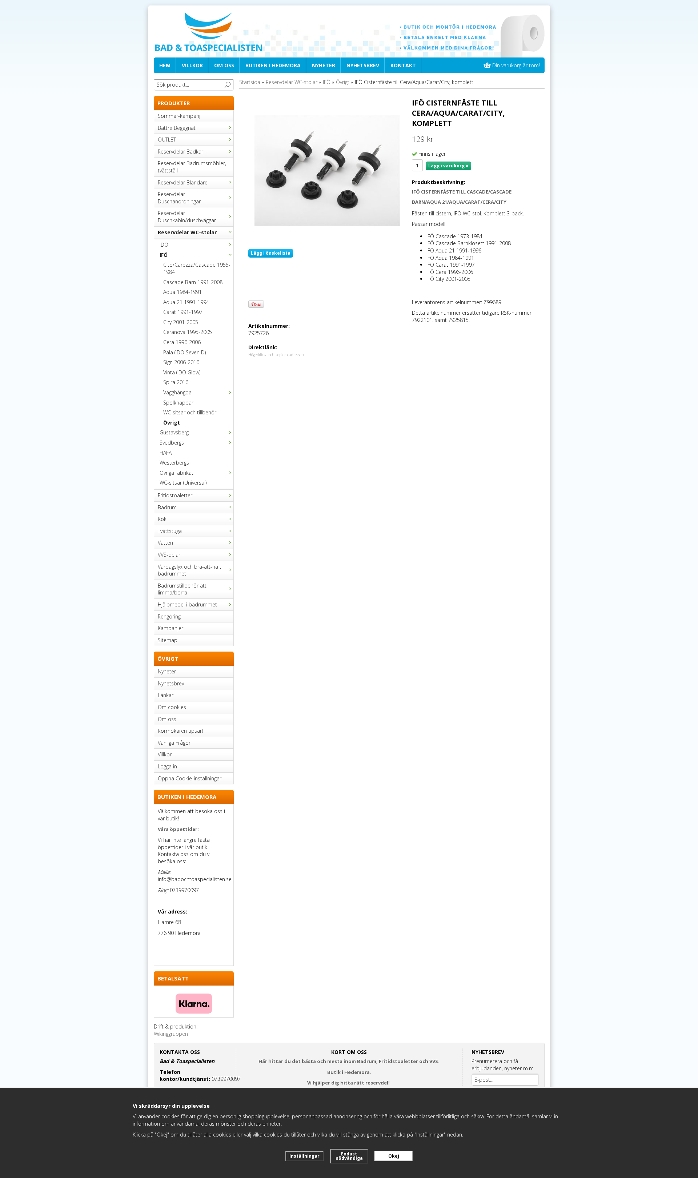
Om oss (224, 65)
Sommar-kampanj (179, 115)
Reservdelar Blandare (183, 182)
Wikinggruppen (171, 1033)
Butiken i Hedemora (273, 65)
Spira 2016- (176, 382)
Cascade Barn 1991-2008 (192, 282)
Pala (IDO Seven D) (184, 352)
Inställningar (304, 1156)
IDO (164, 244)
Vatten (165, 542)
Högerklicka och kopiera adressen (276, 354)
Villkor (192, 65)
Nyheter (323, 65)
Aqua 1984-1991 (182, 291)
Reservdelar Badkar (180, 151)
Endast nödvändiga (349, 1156)
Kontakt (403, 65)
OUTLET (167, 139)
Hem (165, 65)
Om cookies (172, 707)
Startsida (249, 82)
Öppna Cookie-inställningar (189, 778)
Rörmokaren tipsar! (180, 730)
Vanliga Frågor (174, 742)
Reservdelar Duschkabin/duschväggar (187, 217)
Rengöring (169, 616)
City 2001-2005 (180, 322)
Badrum (167, 507)
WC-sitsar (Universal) (183, 482)
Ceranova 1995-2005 (187, 332)
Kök (162, 519)
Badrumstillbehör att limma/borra (182, 589)
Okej (393, 1156)
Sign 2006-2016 (181, 362)
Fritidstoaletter (175, 495)
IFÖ (164, 254)
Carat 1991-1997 (182, 312)
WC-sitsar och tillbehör (189, 412)
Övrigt (171, 422)
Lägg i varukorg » (448, 166)
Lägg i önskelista (270, 253)
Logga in (167, 766)
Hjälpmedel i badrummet (187, 604)
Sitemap (167, 640)
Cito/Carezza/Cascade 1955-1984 (196, 268)
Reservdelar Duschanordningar (179, 198)
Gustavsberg (174, 432)
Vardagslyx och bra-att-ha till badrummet (191, 570)
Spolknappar (178, 402)
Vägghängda (177, 392)
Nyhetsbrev (362, 65)
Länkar (165, 695)
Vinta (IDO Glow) (181, 372)
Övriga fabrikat (176, 472)
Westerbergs (174, 462)
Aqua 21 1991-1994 (186, 302)
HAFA (166, 452)
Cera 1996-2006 (182, 342)
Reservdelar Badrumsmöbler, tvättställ (192, 167)
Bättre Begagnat (177, 127)
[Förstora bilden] (327, 170)
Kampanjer (170, 628)
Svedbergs (172, 442)
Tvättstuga (170, 531)
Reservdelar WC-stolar (187, 232)
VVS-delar (169, 554)
